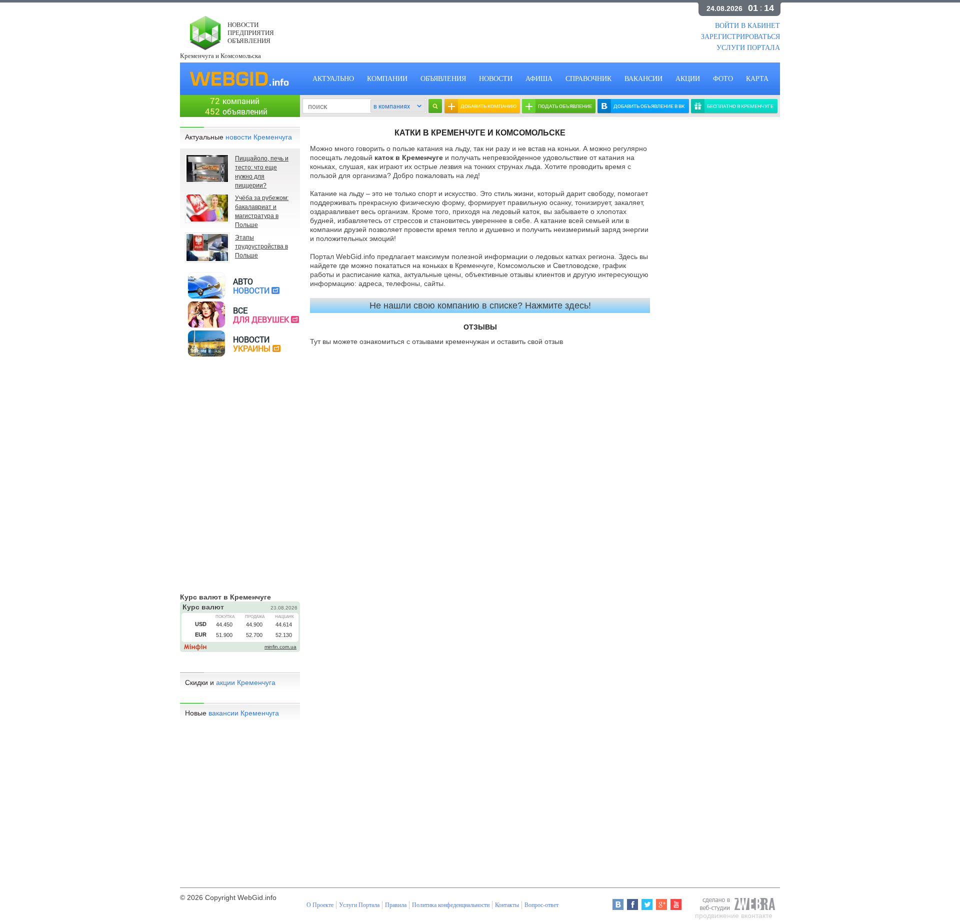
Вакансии (643, 78)
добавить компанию (488, 106)
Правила (395, 905)
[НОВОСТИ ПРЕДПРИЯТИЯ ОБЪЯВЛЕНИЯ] (203, 48)
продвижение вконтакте (733, 916)
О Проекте (320, 905)
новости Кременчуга (259, 137)
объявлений (245, 111)
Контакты (507, 905)
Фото (723, 78)
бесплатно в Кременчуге (740, 106)
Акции (688, 78)
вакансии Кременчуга (243, 713)
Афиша (539, 78)
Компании (387, 78)
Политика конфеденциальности (451, 905)
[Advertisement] (480, 30)
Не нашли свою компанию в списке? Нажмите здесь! (480, 305)
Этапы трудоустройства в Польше (261, 246)
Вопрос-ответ (541, 905)
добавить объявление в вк (649, 106)
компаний (241, 101)
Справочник (589, 78)
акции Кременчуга (246, 682)
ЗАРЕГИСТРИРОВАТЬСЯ (740, 36)
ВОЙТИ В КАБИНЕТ (747, 26)
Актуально (333, 78)
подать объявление (565, 106)
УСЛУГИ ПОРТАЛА (748, 48)
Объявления (443, 78)
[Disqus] (480, 480)
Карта (757, 78)
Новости (495, 78)
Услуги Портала (359, 905)
